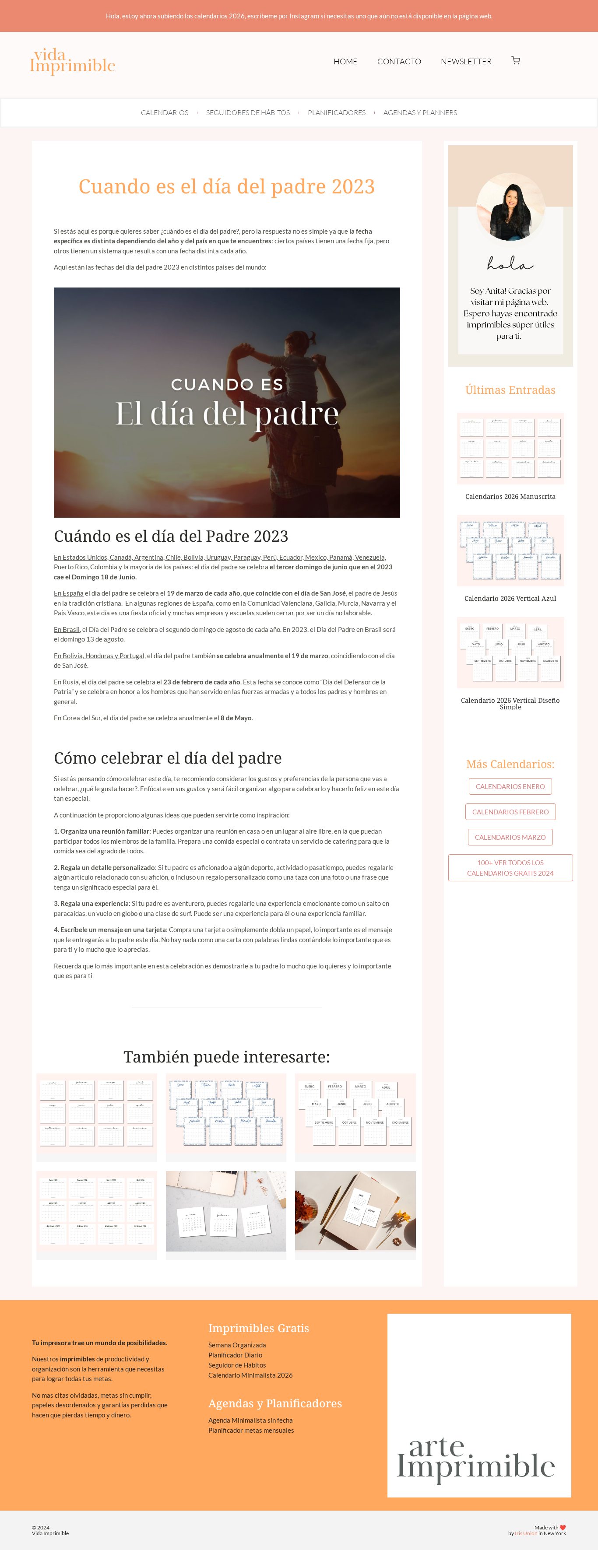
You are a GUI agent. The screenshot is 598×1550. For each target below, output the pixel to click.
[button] (516, 61)
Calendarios (164, 112)
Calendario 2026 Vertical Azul (510, 598)
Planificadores (337, 112)
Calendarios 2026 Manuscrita (510, 496)
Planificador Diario (235, 1355)
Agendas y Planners (420, 112)
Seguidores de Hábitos (248, 112)
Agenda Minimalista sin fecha (250, 1420)
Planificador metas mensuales (251, 1430)
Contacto (399, 61)
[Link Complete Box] (96, 1118)
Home (346, 61)
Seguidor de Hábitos (237, 1365)
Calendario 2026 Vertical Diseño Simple (510, 703)
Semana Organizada (237, 1345)
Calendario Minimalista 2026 (250, 1375)
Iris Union (526, 1533)
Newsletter (466, 61)
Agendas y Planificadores (275, 1403)
